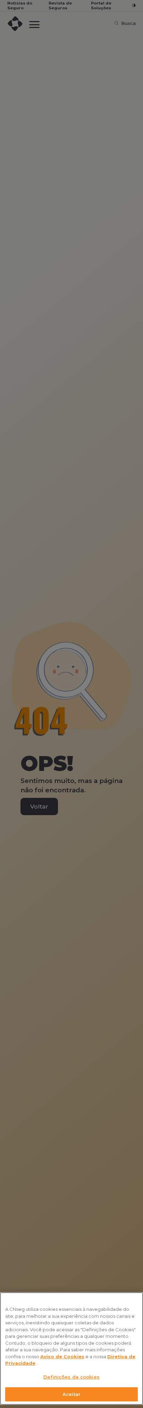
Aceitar (71, 1394)
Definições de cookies (71, 1377)
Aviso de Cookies (62, 1356)
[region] (71, 1348)
